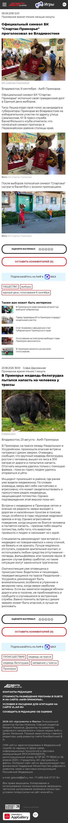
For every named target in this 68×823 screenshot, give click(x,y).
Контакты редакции (17, 691)
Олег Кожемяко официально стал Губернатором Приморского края (33, 329)
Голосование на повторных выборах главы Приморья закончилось (38, 339)
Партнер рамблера (31, 807)
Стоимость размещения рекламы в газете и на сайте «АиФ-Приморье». (33, 698)
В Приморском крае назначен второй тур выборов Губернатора (37, 308)
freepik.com (9, 433)
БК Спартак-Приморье (15, 82)
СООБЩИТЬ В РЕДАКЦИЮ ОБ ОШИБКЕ (27, 711)
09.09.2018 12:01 (10, 13)
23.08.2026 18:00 (11, 368)
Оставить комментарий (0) (34, 261)
